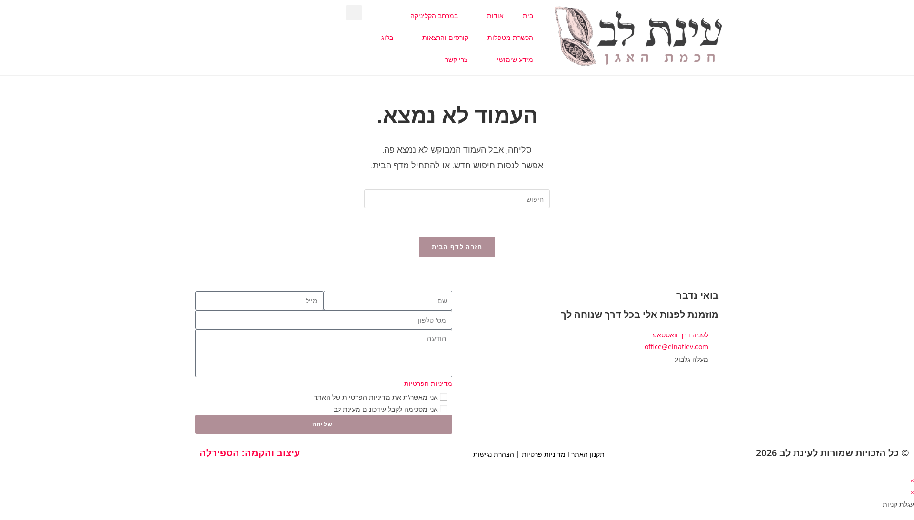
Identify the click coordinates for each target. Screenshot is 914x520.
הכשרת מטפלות (510, 37)
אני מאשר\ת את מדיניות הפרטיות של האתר (376, 397)
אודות (495, 15)
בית (528, 15)
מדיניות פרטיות (544, 454)
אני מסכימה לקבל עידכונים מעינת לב (386, 408)
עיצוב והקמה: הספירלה (249, 452)
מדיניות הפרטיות (428, 383)
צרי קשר (456, 59)
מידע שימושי (515, 59)
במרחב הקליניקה (434, 15)
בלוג (387, 37)
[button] (354, 12)
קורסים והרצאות (445, 37)
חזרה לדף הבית (457, 247)
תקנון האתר (588, 454)
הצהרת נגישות (493, 454)
